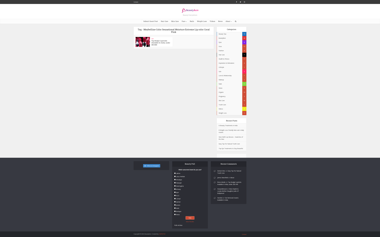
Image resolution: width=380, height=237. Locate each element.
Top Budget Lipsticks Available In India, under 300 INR (160, 43)
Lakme (178, 173)
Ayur (177, 192)
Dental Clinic (221, 171)
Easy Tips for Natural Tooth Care (229, 144)
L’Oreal (178, 199)
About (228, 21)
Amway (178, 189)
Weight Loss (202, 21)
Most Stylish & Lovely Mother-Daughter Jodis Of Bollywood (228, 191)
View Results (190, 222)
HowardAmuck (222, 189)
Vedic (177, 208)
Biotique (178, 211)
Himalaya (179, 180)
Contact (136, 2)
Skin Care (175, 21)
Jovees (178, 205)
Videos (212, 21)
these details (221, 182)
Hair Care (164, 21)
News (220, 21)
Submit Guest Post (150, 21)
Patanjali (178, 183)
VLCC (177, 195)
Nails (192, 21)
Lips (152, 38)
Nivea (178, 214)
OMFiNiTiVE (162, 234)
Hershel (219, 198)
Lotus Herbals (180, 176)
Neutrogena (180, 186)
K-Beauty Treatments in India (228, 125)
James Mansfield (222, 178)
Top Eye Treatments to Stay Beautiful (231, 148)
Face (183, 21)
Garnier (178, 202)
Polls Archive (178, 225)
